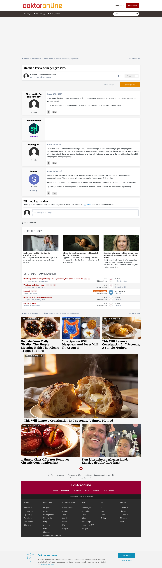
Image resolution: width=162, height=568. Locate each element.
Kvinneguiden (68, 502)
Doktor (81, 485)
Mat (63, 525)
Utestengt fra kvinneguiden (34, 285)
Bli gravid (47, 508)
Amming (46, 525)
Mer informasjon (126, 560)
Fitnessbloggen (108, 490)
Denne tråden (128, 14)
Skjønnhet (104, 511)
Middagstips (86, 522)
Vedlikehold (28, 522)
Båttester (123, 518)
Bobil (122, 522)
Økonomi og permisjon (52, 535)
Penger (65, 529)
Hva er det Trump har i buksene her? (37, 297)
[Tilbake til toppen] (81, 468)
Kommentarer (67, 508)
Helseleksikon (65, 490)
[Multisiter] (48, 112)
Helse (55, 490)
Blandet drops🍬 (30, 303)
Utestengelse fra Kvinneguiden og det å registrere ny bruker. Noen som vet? (53, 279)
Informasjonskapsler (102, 475)
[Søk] (137, 14)
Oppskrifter (86, 511)
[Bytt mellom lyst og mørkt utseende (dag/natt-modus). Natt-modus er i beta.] (113, 475)
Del (120, 76)
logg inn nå (87, 204)
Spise (84, 515)
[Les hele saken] (40, 243)
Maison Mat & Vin (88, 525)
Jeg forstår (127, 555)
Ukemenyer (86, 508)
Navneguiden (48, 515)
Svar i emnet (130, 85)
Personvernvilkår (74, 475)
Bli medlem (132, 5)
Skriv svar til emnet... (44, 213)
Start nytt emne (110, 85)
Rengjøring (28, 518)
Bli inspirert (28, 511)
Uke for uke (47, 518)
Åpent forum (46, 77)
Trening (87, 490)
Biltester (123, 511)
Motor (123, 502)
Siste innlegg (40, 14)
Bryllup (103, 518)
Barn (45, 529)
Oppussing (28, 515)
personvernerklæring (47, 564)
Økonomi (27, 525)
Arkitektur (28, 508)
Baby (45, 522)
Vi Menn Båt (124, 515)
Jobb (64, 515)
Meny (27, 14)
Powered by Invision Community (81, 478)
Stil (102, 508)
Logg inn (119, 5)
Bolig (26, 502)
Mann (103, 515)
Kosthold (77, 490)
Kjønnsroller (67, 511)
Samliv (65, 518)
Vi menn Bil (124, 508)
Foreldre (47, 502)
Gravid (45, 511)
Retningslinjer (54, 14)
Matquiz (85, 529)
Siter (54, 112)
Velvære (95, 490)
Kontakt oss (87, 475)
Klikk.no (90, 497)
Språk (50, 475)
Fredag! (26, 291)
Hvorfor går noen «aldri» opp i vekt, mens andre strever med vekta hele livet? (121, 255)
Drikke (84, 518)
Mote (103, 502)
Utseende (61, 475)
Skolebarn (47, 532)
